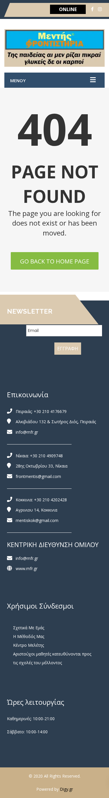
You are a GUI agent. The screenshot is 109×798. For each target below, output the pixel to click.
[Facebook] (92, 9)
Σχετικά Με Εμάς (28, 627)
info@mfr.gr (27, 432)
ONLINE (68, 9)
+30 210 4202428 (50, 499)
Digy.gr (66, 789)
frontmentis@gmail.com (38, 476)
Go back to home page (54, 261)
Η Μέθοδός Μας (28, 636)
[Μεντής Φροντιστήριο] (54, 48)
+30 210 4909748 (46, 455)
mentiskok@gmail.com (37, 520)
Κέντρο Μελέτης (28, 645)
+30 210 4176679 (50, 411)
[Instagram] (100, 9)
